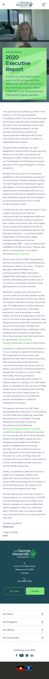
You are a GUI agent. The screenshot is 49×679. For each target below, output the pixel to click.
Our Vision (8, 614)
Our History (8, 630)
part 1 (17, 253)
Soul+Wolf (30, 650)
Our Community (11, 637)
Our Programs (10, 622)
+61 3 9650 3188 (24, 581)
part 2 (25, 253)
